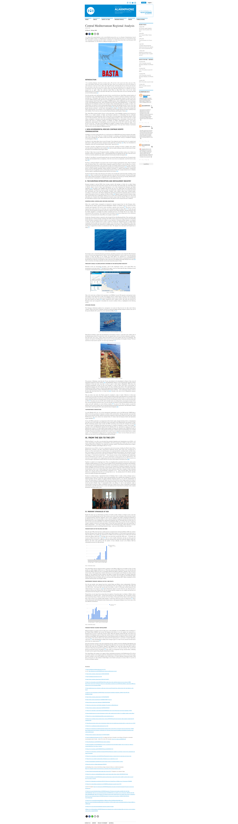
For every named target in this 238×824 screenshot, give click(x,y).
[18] (86, 725)
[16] (86, 718)
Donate (143, 2)
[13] (89, 175)
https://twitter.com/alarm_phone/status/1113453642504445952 (98, 696)
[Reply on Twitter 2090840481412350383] (140, 160)
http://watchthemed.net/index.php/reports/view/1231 (96, 669)
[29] (117, 406)
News (87, 19)
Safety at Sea (106, 19)
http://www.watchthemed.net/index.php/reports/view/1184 (97, 725)
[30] (86, 767)
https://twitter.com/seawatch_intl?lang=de (93, 683)
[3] (117, 108)
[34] (86, 781)
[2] (112, 106)
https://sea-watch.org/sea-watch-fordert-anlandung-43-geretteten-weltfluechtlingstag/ (102, 705)
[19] (86, 728)
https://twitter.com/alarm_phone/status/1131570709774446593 (98, 734)
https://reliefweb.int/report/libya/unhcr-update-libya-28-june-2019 (99, 771)
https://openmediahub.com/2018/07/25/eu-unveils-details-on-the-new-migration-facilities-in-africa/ (105, 761)
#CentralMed (142, 150)
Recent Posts (142, 24)
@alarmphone (146, 105)
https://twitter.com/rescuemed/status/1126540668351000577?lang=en (99, 699)
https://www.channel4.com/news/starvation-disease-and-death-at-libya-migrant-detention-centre (102, 768)
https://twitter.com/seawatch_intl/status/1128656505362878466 (98, 702)
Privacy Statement (102, 823)
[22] (101, 299)
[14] (91, 188)
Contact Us (87, 823)
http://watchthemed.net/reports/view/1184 (94, 676)
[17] (86, 723)
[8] (108, 148)
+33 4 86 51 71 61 (148, 13)
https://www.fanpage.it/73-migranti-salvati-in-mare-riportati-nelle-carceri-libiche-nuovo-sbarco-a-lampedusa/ (115, 794)
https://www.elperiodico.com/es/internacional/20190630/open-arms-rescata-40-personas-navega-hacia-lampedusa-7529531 (109, 710)
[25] (104, 382)
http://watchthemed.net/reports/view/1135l (94, 737)
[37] (86, 791)
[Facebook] (128, 3)
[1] (97, 92)
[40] (86, 809)
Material (111, 823)
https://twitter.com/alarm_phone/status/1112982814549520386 (98, 673)
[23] (116, 310)
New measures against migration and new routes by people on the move (145, 30)
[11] (126, 167)
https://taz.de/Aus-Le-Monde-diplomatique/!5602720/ (96, 764)
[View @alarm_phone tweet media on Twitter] (140, 120)
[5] (97, 138)
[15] (114, 194)
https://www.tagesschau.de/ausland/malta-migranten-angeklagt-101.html (100, 806)
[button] (87, 34)
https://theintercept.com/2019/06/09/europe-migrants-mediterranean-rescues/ (103, 671)
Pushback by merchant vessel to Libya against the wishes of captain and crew (146, 54)
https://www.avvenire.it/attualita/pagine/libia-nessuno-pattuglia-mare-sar (100, 716)
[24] (86, 748)
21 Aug (143, 146)
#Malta (145, 152)
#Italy (141, 155)
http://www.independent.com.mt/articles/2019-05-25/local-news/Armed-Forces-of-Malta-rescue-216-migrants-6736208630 (109, 781)
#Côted (141, 112)
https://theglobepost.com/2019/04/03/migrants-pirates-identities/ (98, 741)
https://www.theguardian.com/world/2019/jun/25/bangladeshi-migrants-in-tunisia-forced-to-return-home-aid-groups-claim (109, 756)
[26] (110, 391)
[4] (126, 111)
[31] (86, 771)
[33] (86, 776)
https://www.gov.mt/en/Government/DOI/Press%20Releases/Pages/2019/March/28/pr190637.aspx (105, 800)
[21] (86, 737)
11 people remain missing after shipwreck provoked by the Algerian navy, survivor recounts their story (146, 47)
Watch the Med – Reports (146, 59)
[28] (86, 761)
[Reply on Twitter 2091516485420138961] (140, 141)
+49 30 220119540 (146, 12)
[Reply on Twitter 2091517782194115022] (140, 123)
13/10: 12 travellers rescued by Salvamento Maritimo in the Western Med (146, 64)
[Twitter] (130, 3)
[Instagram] (135, 3)
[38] (86, 800)
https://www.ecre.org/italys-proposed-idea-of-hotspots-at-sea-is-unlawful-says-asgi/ (102, 758)
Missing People (119, 19)
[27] (86, 758)
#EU (151, 133)
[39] (86, 806)
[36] (86, 786)
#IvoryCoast (149, 131)
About (95, 19)
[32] (86, 774)
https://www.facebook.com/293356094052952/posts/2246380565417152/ (100, 748)
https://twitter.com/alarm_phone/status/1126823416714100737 (98, 679)
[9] (126, 154)
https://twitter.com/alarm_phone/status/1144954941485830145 (98, 707)
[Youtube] (133, 3)
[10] (88, 160)
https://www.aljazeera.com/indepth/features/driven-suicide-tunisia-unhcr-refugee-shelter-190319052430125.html (107, 774)
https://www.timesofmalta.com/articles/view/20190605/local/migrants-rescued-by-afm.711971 (104, 784)
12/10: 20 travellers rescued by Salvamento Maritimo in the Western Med (146, 77)
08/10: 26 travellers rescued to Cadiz (146, 81)
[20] (135, 259)
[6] (122, 142)
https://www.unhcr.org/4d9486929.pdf (119, 739)
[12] (117, 171)
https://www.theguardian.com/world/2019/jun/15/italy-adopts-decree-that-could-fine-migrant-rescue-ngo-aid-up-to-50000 (109, 682)
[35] (86, 784)
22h (151, 105)
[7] (118, 144)
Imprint (94, 823)
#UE (145, 115)
